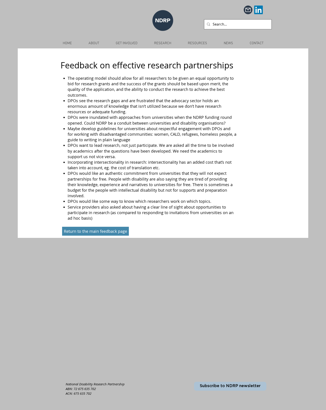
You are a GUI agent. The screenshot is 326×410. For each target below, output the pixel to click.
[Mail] (248, 10)
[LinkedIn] (258, 10)
